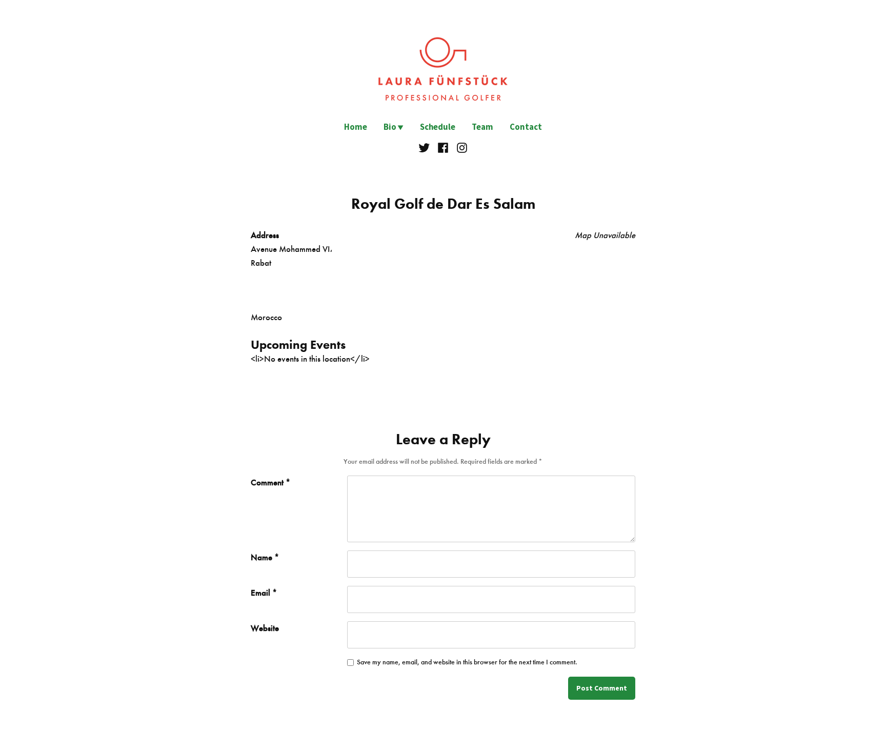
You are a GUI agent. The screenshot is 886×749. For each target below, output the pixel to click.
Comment (270, 482)
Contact (526, 127)
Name (265, 557)
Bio (390, 127)
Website (265, 628)
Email (264, 592)
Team (482, 127)
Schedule (437, 127)
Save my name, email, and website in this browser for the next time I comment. (467, 662)
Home (355, 127)
